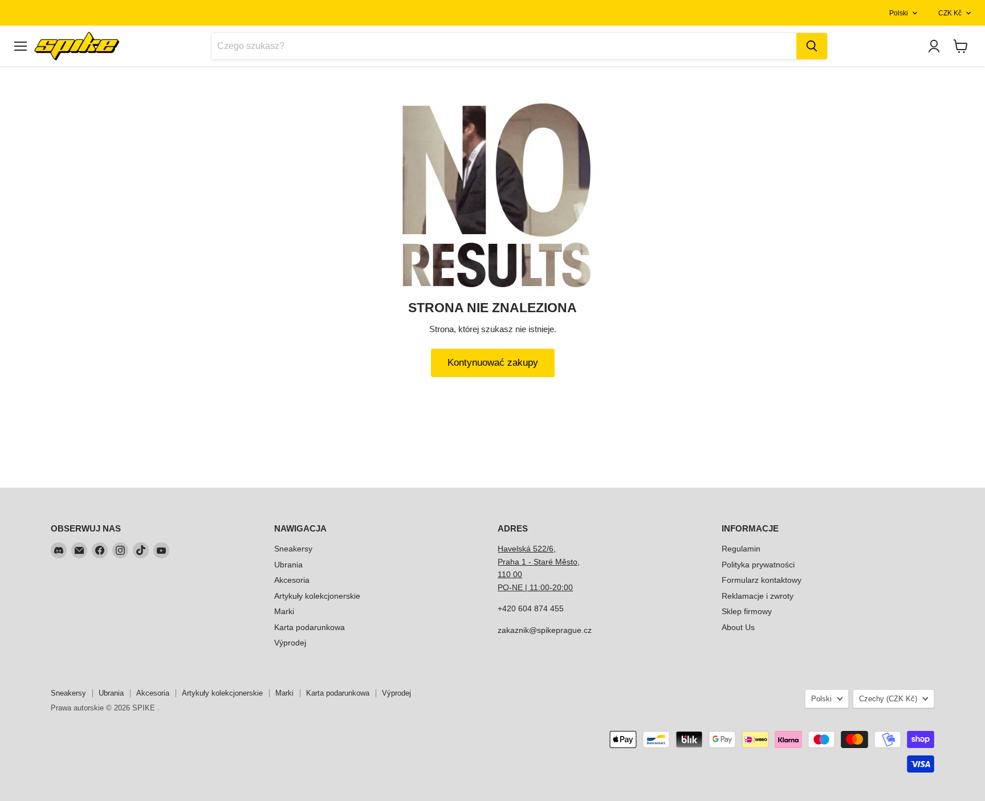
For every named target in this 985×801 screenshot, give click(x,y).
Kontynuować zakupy (492, 362)
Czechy (888, 698)
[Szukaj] (811, 46)
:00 (567, 587)
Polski (898, 13)
